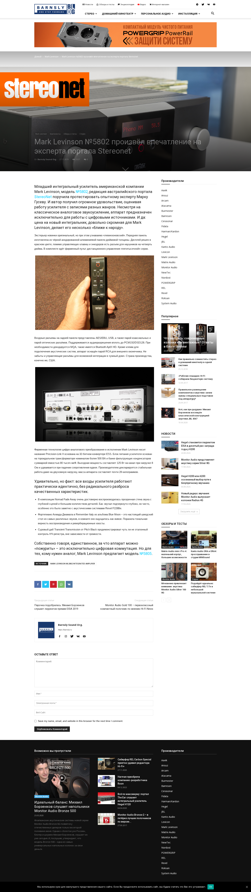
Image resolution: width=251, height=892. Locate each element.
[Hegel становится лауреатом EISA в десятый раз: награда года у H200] (169, 447)
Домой (37, 56)
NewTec (166, 272)
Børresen (166, 216)
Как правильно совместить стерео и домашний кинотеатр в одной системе (197, 362)
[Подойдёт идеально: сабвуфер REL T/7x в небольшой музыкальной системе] (204, 572)
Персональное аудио (156, 13)
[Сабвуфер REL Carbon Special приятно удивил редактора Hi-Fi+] (106, 764)
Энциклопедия (127, 4)
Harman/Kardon (170, 231)
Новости (89, 4)
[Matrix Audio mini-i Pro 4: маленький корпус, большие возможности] (174, 540)
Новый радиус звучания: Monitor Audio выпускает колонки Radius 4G (195, 497)
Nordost (166, 277)
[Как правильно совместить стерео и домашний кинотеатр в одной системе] (168, 362)
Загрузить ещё (187, 511)
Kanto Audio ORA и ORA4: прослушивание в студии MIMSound (204, 554)
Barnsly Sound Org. (47, 159)
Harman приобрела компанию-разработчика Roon (132, 780)
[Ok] (246, 887)
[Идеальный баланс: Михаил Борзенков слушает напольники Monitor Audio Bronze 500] (62, 778)
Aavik (164, 190)
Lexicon (165, 252)
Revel (164, 293)
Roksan (165, 298)
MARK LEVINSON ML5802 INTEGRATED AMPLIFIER (72, 563)
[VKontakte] (208, 4)
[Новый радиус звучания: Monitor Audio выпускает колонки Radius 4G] (169, 498)
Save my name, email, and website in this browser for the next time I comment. (80, 721)
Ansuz (164, 195)
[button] (212, 13)
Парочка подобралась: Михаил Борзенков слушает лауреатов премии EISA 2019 (59, 607)
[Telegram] (197, 4)
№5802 (82, 192)
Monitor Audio (169, 267)
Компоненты (55, 134)
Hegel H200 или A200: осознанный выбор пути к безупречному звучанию (196, 479)
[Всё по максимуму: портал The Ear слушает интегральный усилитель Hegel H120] (106, 798)
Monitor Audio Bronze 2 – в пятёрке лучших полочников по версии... (134, 818)
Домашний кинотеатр (117, 13)
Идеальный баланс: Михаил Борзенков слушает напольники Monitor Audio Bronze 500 (61, 806)
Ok (210, 886)
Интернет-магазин (160, 4)
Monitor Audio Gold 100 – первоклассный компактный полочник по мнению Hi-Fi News (126, 607)
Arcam (165, 200)
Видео (143, 4)
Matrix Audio (168, 262)
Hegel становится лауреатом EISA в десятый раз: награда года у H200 (198, 446)
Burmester (167, 210)
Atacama (166, 205)
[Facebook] (61, 637)
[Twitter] (202, 4)
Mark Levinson (52, 56)
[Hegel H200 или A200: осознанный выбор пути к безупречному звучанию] (169, 480)
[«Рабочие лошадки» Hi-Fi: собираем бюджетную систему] (168, 379)
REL (163, 288)
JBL (163, 241)
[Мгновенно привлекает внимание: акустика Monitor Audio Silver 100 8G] (174, 572)
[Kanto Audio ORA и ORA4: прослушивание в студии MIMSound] (204, 540)
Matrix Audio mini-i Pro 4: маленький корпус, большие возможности (174, 554)
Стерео (89, 13)
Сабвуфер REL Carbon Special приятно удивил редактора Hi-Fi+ (134, 763)
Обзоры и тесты (106, 4)
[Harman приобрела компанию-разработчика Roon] (106, 781)
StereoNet (43, 197)
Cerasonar (167, 221)
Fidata (164, 226)
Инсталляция (187, 13)
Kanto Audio (168, 246)
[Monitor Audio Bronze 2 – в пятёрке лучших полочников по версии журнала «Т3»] (106, 819)
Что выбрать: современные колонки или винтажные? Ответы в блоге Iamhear (188, 342)
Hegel (164, 236)
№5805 (146, 553)
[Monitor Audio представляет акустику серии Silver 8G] (169, 464)
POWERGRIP (168, 282)
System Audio (169, 303)
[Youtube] (214, 4)
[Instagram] (67, 637)
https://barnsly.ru (65, 630)
